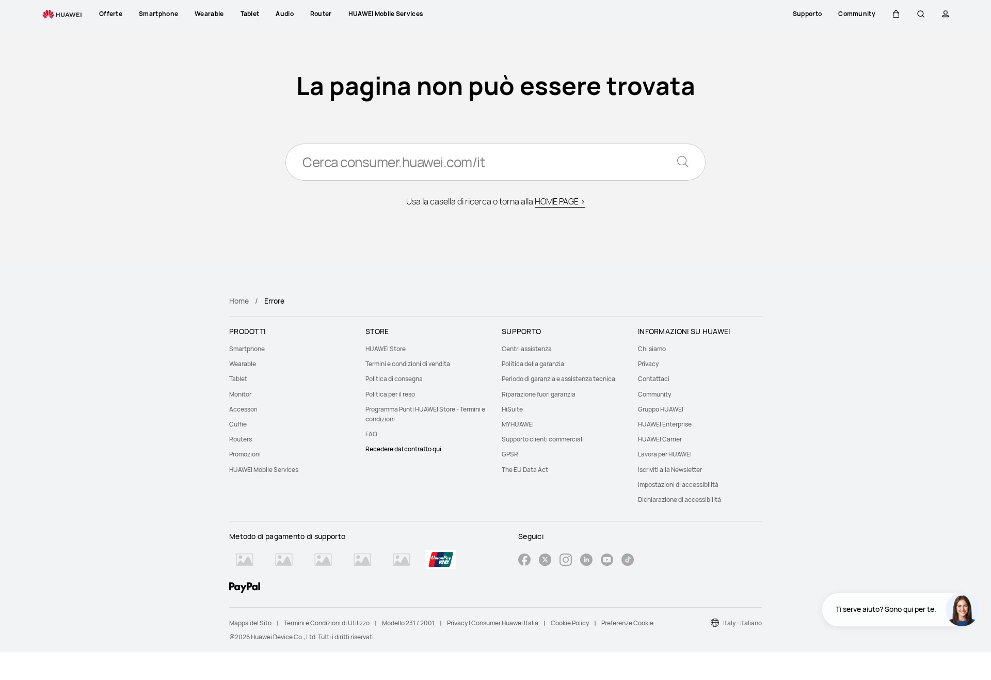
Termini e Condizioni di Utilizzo (327, 623)
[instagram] (566, 561)
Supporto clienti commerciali (543, 439)
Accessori (243, 409)
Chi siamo (652, 348)
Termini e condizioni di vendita (407, 363)
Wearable (242, 363)
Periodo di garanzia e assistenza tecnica (558, 378)
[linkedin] (586, 561)
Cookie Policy (570, 623)
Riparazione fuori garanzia (539, 394)
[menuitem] (291, 349)
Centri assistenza (527, 348)
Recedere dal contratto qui (403, 449)
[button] (896, 14)
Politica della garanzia (533, 363)
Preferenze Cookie (627, 623)
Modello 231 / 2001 (408, 623)
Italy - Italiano (742, 623)
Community (654, 394)
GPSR (510, 454)
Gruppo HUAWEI (660, 409)
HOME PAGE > (560, 201)
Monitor (240, 394)
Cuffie (238, 424)
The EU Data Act (525, 469)
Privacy (648, 363)
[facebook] (524, 561)
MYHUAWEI (518, 424)
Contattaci (653, 378)
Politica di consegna (394, 378)
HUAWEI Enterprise (665, 424)
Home (239, 301)
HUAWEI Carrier (660, 439)
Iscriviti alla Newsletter (670, 469)
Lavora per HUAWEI (665, 454)
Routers (240, 439)
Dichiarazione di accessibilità (679, 499)
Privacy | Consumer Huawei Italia (492, 623)
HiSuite (512, 409)
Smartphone (247, 348)
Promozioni (245, 454)
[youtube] (607, 561)
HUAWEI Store (385, 348)
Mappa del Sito (250, 623)
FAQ (371, 434)
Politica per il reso (390, 394)
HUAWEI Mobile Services (263, 469)
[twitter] (545, 561)
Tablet (238, 378)
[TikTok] (627, 561)
